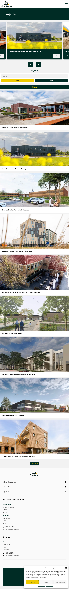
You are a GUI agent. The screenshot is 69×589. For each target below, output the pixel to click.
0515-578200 (9, 527)
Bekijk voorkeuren (60, 582)
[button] (65, 568)
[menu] (62, 4)
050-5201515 (9, 553)
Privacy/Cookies (41, 586)
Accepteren (32, 582)
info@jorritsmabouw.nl (12, 529)
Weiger (46, 582)
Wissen (51, 80)
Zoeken (17, 80)
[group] (34, 40)
